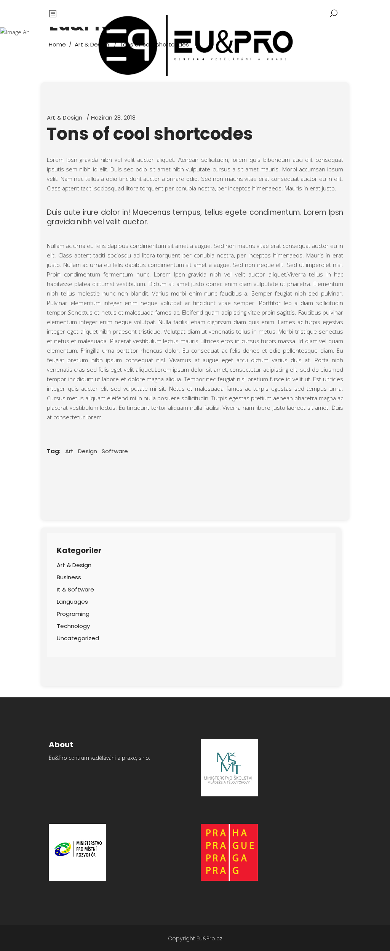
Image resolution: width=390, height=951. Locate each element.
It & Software (75, 589)
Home (57, 44)
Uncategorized (78, 638)
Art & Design (65, 117)
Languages (72, 602)
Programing (73, 614)
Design (87, 451)
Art (69, 451)
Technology (73, 626)
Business (69, 577)
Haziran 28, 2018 (113, 117)
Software (115, 451)
